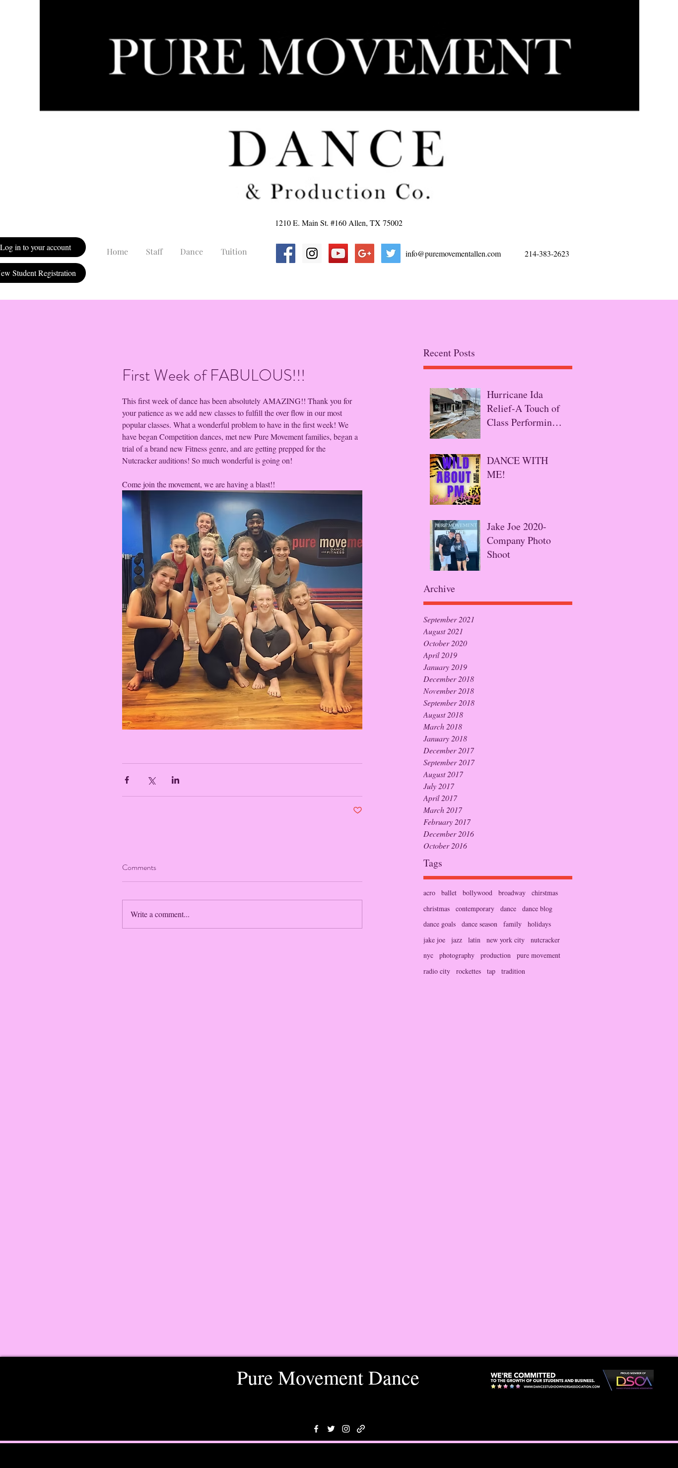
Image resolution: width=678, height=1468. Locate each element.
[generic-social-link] (361, 1429)
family (512, 924)
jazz (456, 939)
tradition (513, 971)
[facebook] (316, 1429)
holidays (539, 924)
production (495, 955)
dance (508, 908)
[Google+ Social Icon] (364, 253)
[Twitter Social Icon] (391, 253)
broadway (512, 892)
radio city (436, 971)
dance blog (537, 908)
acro (429, 892)
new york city (505, 939)
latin (474, 939)
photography (457, 955)
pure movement (538, 955)
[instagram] (346, 1429)
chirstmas (545, 892)
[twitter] (331, 1429)
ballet (449, 892)
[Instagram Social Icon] (312, 253)
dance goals (439, 924)
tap (491, 971)
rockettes (468, 971)
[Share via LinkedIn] (175, 780)
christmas (436, 908)
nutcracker (545, 939)
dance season (479, 924)
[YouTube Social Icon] (338, 253)
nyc (428, 955)
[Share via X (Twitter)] (151, 780)
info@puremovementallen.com (453, 253)
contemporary (475, 908)
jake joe (434, 939)
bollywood (477, 892)
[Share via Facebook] (127, 780)
